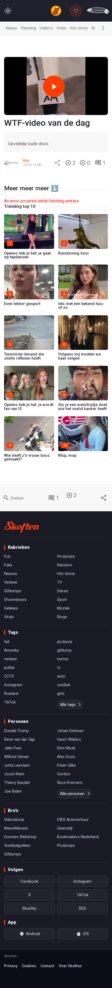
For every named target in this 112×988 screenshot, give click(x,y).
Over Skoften (70, 966)
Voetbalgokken (17, 845)
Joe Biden (13, 791)
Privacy (10, 966)
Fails (8, 565)
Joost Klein (14, 774)
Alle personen (72, 793)
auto (61, 676)
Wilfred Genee (16, 756)
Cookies (29, 966)
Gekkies (11, 608)
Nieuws (10, 573)
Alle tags (68, 704)
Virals (61, 28)
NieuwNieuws (16, 828)
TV (59, 582)
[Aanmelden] (97, 10)
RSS (82, 908)
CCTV (9, 676)
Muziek (63, 608)
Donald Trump (16, 730)
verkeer (10, 659)
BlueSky (29, 908)
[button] (103, 28)
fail (6, 641)
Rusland (11, 693)
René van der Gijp (19, 739)
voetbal (63, 684)
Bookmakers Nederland (78, 836)
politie (9, 667)
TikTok (10, 702)
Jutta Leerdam (17, 765)
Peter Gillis (66, 765)
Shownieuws (15, 599)
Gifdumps (12, 590)
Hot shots (79, 28)
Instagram (13, 684)
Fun (7, 556)
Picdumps (66, 556)
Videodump (14, 819)
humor (63, 659)
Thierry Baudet (17, 782)
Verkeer (11, 582)
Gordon (63, 774)
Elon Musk (66, 748)
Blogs (62, 616)
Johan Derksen (70, 730)
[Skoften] (21, 526)
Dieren (62, 590)
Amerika (11, 650)
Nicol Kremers (69, 782)
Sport (62, 599)
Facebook (29, 881)
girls (60, 693)
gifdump (64, 650)
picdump (64, 641)
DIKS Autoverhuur (73, 819)
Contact (47, 966)
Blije (26, 160)
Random (64, 565)
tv (58, 667)
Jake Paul (12, 748)
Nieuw (11, 28)
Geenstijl (64, 828)
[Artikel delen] (57, 162)
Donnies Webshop (20, 836)
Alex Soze (66, 756)
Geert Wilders (69, 739)
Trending (28, 28)
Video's (46, 28)
